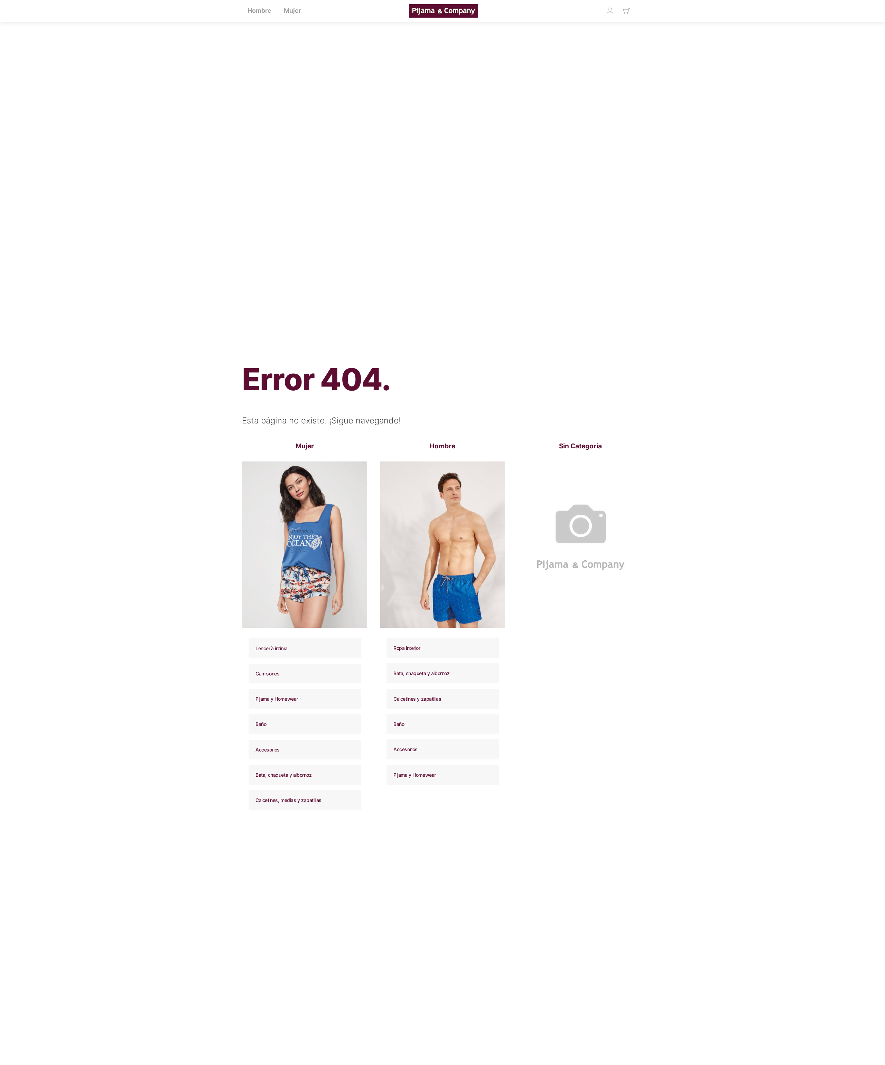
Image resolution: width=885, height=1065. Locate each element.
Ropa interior (406, 648)
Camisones (267, 673)
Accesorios (267, 750)
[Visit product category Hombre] (442, 544)
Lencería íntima (271, 648)
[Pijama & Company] (443, 10)
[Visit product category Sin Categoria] (580, 523)
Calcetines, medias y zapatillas (288, 800)
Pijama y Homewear (276, 699)
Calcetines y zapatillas (417, 699)
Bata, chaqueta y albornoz (283, 775)
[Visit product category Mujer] (304, 544)
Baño (260, 724)
